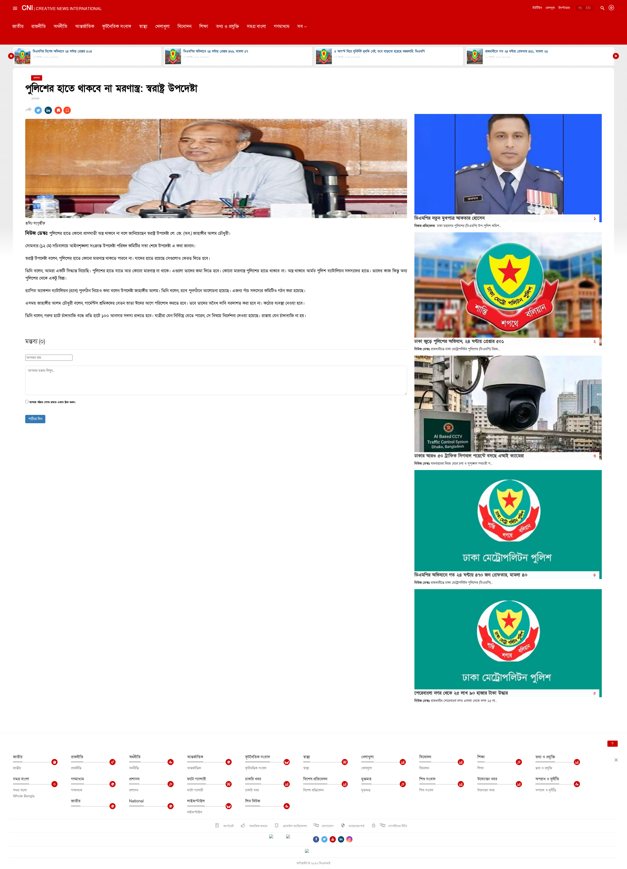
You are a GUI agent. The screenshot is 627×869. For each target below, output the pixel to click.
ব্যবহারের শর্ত (356, 826)
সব (300, 27)
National (136, 801)
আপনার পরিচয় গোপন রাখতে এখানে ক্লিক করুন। (52, 402)
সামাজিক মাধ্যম (258, 826)
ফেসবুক (550, 8)
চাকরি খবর (253, 779)
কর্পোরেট (228, 826)
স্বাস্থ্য (143, 27)
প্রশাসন (134, 779)
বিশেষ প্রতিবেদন (315, 779)
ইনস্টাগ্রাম (564, 8)
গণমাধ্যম (281, 27)
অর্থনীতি (60, 27)
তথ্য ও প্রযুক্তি (227, 27)
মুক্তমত (366, 779)
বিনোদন (185, 27)
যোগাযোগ (328, 826)
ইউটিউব (537, 8)
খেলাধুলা (162, 27)
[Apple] (295, 839)
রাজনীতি (38, 27)
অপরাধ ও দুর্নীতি (547, 779)
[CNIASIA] (310, 851)
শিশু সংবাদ (427, 779)
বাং (580, 8)
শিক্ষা (203, 27)
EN (588, 8)
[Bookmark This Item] (63, 110)
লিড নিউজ (252, 801)
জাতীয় (18, 27)
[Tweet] (38, 110)
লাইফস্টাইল (196, 801)
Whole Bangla (24, 796)
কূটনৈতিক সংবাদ (116, 27)
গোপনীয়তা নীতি (397, 826)
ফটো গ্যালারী (196, 779)
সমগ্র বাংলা (256, 27)
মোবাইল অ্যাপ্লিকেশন (294, 826)
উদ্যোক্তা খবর (487, 779)
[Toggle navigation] (14, 19)
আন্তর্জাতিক (84, 27)
